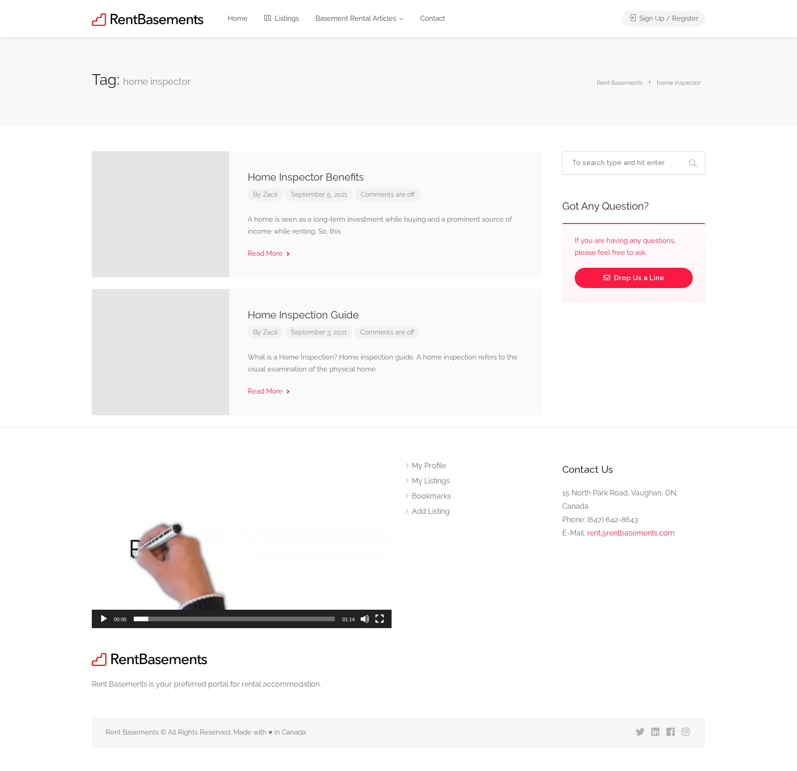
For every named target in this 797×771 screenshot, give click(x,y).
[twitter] (640, 732)
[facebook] (670, 732)
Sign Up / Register (667, 18)
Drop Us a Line (638, 278)
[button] (241, 543)
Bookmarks (431, 496)
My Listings (431, 481)
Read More (266, 253)
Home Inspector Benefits (306, 177)
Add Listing (431, 511)
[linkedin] (655, 732)
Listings (286, 18)
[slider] (234, 619)
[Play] (103, 619)
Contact (432, 18)
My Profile (429, 465)
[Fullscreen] (379, 619)
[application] (242, 543)
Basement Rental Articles (355, 18)
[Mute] (364, 619)
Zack (270, 194)
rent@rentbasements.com (631, 533)
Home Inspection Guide (303, 315)
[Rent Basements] (147, 19)
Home (238, 18)
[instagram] (685, 732)
